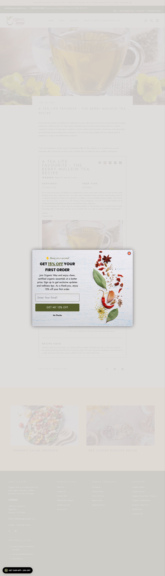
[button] (18, 570)
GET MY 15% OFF (57, 307)
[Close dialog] (129, 253)
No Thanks (57, 315)
